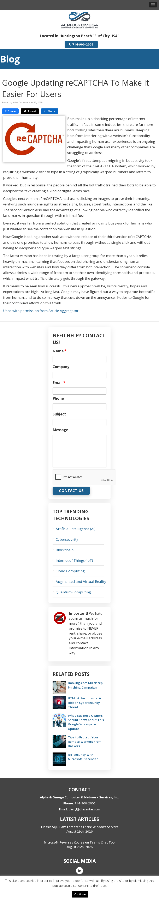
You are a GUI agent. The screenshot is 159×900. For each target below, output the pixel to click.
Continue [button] (80, 894)
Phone (58, 398)
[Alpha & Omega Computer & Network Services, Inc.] (79, 19)
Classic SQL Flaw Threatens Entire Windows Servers (79, 827)
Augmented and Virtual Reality (81, 581)
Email (59, 382)
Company (61, 367)
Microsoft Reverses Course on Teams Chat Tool (79, 842)
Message (60, 430)
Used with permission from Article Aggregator (40, 310)
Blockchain (64, 549)
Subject (59, 414)
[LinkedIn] (79, 870)
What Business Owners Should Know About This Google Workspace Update (86, 722)
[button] (153, 4)
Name (59, 351)
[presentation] (84, 477)
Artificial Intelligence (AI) (75, 528)
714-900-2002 (82, 44)
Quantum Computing (73, 592)
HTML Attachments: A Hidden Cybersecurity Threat (84, 702)
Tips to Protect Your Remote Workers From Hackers (84, 741)
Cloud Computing (70, 571)
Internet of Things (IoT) (74, 560)
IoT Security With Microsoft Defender (83, 756)
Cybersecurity (67, 539)
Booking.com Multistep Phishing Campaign (85, 685)
